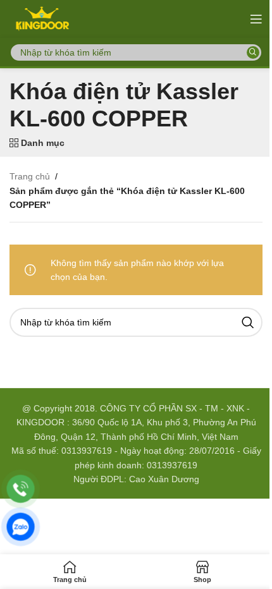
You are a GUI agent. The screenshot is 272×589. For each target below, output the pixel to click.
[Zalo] (20, 527)
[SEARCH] (253, 52)
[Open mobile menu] (256, 19)
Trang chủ (29, 176)
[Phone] (20, 489)
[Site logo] (41, 18)
